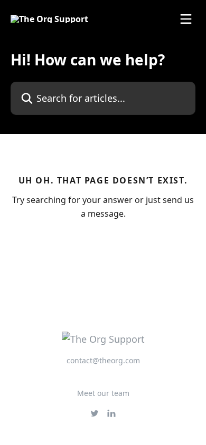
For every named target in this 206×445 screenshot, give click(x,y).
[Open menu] (185, 19)
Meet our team (103, 393)
